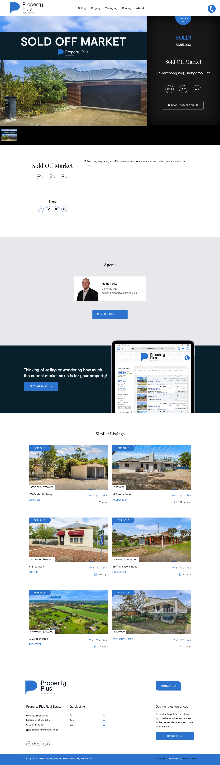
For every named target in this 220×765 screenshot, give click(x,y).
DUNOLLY (33, 572)
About (140, 8)
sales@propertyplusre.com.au (43, 730)
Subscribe (173, 736)
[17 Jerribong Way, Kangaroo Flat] (73, 71)
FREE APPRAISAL (40, 386)
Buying (95, 8)
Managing (111, 8)
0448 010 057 (109, 288)
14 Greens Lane (121, 494)
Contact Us (168, 686)
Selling (82, 8)
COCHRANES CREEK (122, 639)
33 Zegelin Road (38, 639)
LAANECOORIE (119, 572)
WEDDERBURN (119, 500)
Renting (126, 8)
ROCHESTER (35, 644)
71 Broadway (36, 566)
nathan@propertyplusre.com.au (119, 293)
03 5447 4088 (36, 725)
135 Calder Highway (40, 494)
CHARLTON (34, 500)
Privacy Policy (162, 758)
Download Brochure (184, 105)
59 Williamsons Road (124, 566)
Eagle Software (189, 758)
